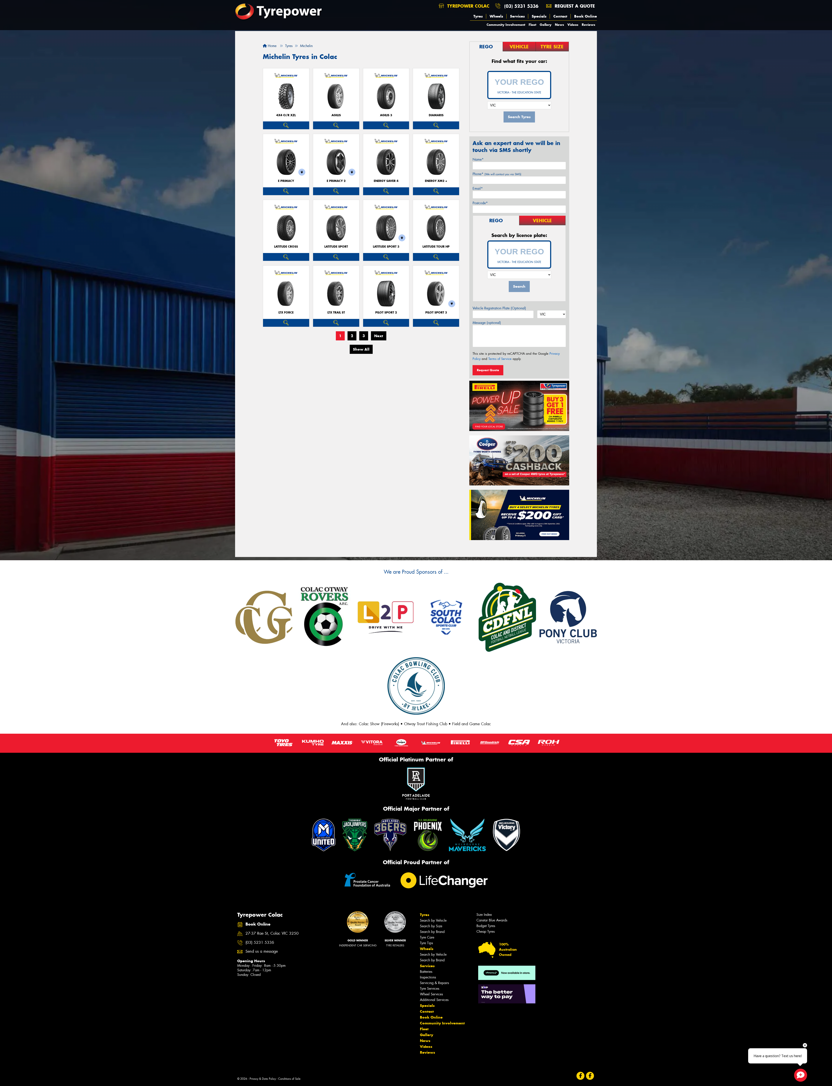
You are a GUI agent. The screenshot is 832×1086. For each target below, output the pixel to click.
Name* (478, 159)
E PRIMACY (286, 181)
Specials (539, 16)
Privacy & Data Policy (263, 1079)
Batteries (426, 971)
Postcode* (480, 203)
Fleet (532, 25)
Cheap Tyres (485, 931)
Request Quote (488, 370)
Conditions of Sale (289, 1079)
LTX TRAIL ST (336, 312)
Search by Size (431, 926)
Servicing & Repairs (434, 983)
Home (271, 46)
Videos (572, 25)
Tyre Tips (426, 943)
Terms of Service (500, 359)
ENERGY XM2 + (436, 181)
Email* (478, 188)
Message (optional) (487, 322)
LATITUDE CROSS (286, 246)
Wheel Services (431, 994)
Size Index (484, 914)
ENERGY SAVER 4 (386, 181)
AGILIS (336, 115)
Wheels (496, 16)
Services (517, 16)
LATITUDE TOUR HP (436, 246)
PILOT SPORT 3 (436, 312)
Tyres (478, 16)
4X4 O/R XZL (286, 115)
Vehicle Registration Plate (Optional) (499, 308)
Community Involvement (506, 25)
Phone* (497, 174)
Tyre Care (427, 937)
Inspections (428, 977)
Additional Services (434, 1000)
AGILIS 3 (386, 115)
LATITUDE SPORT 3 (386, 246)
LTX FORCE (286, 312)
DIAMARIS (436, 115)
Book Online (585, 16)
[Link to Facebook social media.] (581, 1076)
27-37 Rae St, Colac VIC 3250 (272, 933)
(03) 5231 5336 (521, 6)
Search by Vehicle (433, 920)
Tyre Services (429, 988)
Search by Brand (432, 931)
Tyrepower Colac (467, 6)
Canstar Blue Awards (491, 920)
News (559, 25)
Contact (560, 16)
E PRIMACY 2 (336, 181)
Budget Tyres (485, 926)
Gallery (545, 25)
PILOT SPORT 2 (386, 312)
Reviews (588, 25)
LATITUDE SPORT (336, 246)
